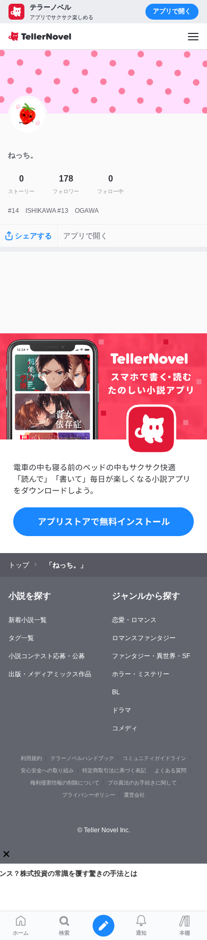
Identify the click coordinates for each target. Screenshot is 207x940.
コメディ (124, 728)
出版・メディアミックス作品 (49, 674)
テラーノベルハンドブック (82, 758)
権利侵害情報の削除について (64, 783)
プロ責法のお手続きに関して (142, 783)
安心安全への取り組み (47, 770)
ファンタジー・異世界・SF (151, 656)
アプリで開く (172, 11)
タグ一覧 (21, 638)
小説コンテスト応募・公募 (46, 656)
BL (116, 692)
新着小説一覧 (27, 620)
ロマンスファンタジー (144, 638)
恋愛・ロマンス (134, 620)
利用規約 (31, 758)
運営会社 (134, 795)
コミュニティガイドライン (154, 758)
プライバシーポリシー (88, 795)
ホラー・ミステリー (140, 674)
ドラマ (121, 710)
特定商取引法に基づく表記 (114, 770)
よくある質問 (170, 770)
